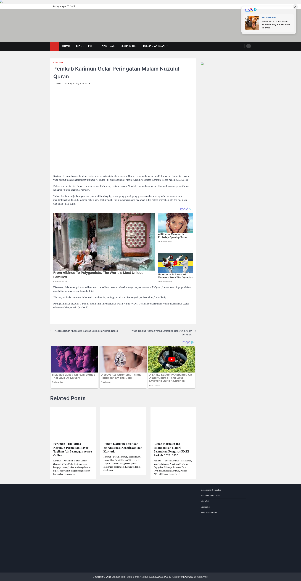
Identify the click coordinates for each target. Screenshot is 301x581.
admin (58, 83)
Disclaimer (205, 507)
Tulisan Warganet (155, 46)
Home (66, 46)
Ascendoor (177, 576)
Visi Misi (205, 501)
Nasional (108, 46)
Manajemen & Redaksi (211, 490)
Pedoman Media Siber (210, 495)
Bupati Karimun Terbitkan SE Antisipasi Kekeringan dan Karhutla (122, 447)
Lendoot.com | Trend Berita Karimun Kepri (133, 576)
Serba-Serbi (128, 46)
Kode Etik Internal (209, 512)
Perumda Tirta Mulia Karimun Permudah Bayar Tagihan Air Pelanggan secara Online (72, 449)
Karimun (58, 63)
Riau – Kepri (84, 46)
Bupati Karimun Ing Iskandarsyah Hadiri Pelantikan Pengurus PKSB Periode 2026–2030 (171, 449)
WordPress (202, 576)
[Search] (248, 46)
